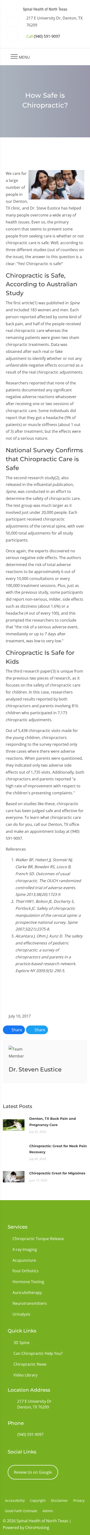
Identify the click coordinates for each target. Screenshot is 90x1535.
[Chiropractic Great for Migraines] (13, 1176)
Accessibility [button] (15, 1500)
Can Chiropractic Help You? (38, 1353)
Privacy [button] (78, 1500)
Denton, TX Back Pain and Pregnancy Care (52, 1121)
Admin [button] (47, 1511)
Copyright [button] (38, 1500)
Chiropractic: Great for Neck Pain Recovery (58, 1149)
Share (16, 1029)
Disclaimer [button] (59, 1500)
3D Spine (21, 1342)
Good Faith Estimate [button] (21, 1511)
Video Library (25, 1375)
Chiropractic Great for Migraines (57, 1173)
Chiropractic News (30, 1364)
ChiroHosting (37, 1527)
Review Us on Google (33, 1472)
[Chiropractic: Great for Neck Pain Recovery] (13, 1152)
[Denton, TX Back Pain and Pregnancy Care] (13, 1124)
